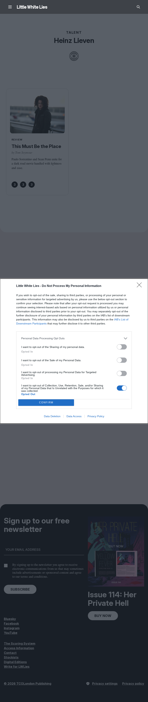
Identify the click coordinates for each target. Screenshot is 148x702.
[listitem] (74, 338)
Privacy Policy (95, 416)
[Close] (140, 286)
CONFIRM (46, 402)
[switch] (122, 346)
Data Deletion (52, 416)
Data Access (74, 416)
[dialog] (74, 351)
